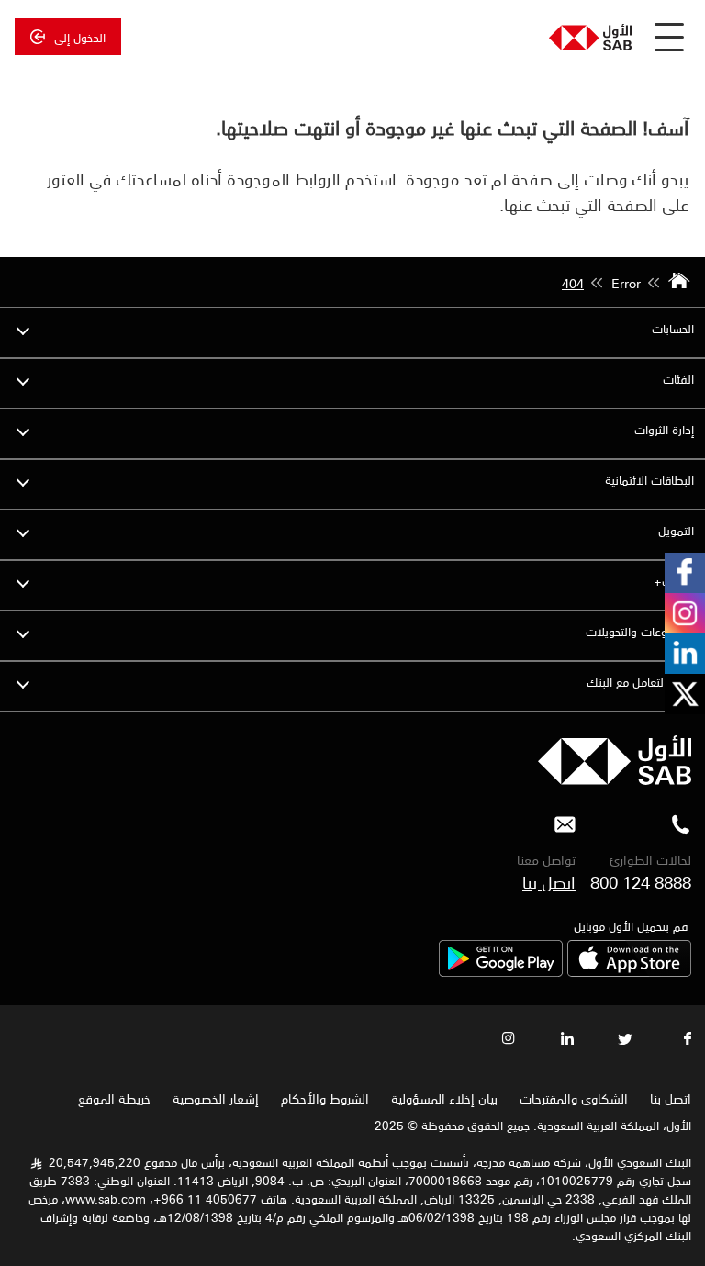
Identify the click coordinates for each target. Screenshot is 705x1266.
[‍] (614, 779)
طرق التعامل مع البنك (640, 681)
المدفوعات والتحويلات (640, 631)
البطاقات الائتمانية (649, 479)
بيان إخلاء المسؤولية (444, 1098)
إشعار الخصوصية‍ (216, 1098)
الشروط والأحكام (325, 1098)
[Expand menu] (23, 328)
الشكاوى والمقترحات (574, 1098)
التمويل (676, 530)
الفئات (678, 378)
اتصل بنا (549, 881)
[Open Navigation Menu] (669, 37)
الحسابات (673, 328)
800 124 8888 (640, 881)
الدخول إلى (80, 37)
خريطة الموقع (112, 1098)
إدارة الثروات (664, 429)
